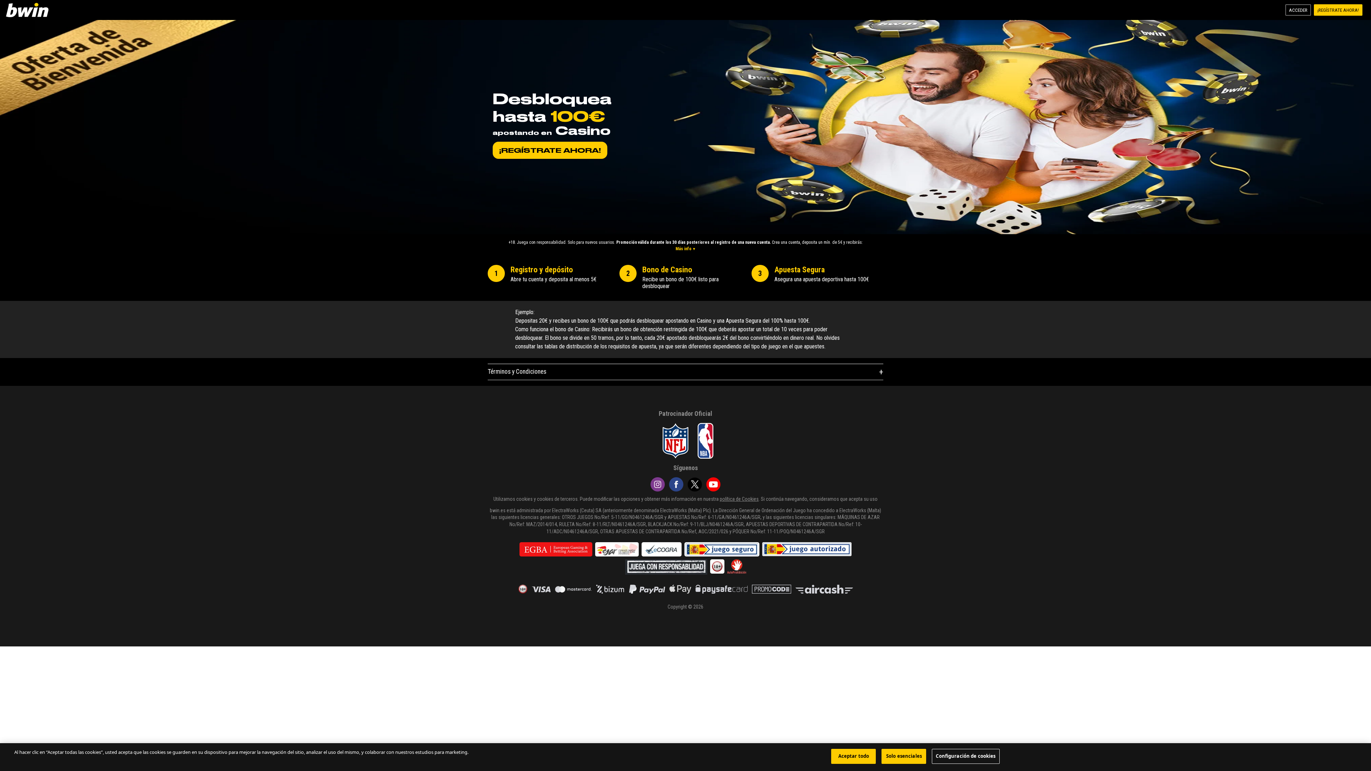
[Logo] (28, 10)
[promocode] (771, 589)
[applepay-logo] (680, 589)
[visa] (541, 589)
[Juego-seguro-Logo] (721, 549)
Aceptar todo (853, 756)
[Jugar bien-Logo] (807, 549)
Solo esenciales (904, 756)
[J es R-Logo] (666, 567)
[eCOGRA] (662, 549)
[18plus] (717, 566)
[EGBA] (555, 549)
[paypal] (647, 589)
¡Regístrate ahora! (1338, 10)
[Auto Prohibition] (736, 566)
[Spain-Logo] (617, 549)
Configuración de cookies (965, 756)
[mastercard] (573, 589)
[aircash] (824, 589)
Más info (684, 248)
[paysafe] (721, 589)
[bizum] (610, 589)
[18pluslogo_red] (522, 589)
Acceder (1298, 10)
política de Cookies (739, 499)
